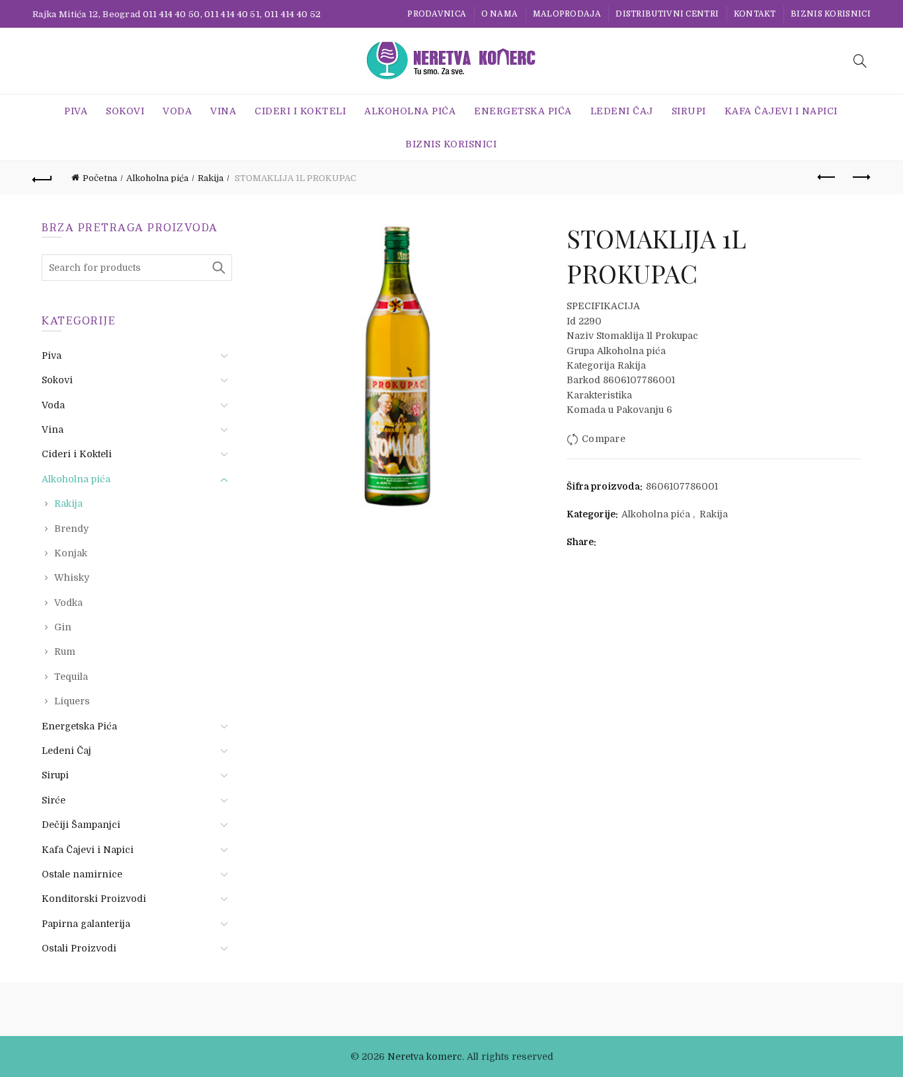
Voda (177, 111)
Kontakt (755, 14)
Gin (62, 627)
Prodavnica (436, 14)
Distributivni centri (667, 14)
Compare (603, 438)
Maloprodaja (567, 14)
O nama (499, 14)
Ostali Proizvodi (79, 948)
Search (219, 267)
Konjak (70, 553)
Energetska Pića (523, 111)
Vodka (68, 602)
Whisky (71, 577)
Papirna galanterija (86, 923)
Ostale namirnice (82, 874)
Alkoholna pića (409, 111)
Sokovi (125, 111)
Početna (100, 178)
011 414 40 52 (292, 14)
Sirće (53, 800)
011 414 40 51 (232, 14)
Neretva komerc (424, 1056)
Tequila (71, 676)
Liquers (72, 701)
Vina (223, 111)
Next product (860, 178)
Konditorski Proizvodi (94, 898)
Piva (75, 111)
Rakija (210, 178)
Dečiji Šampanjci (81, 824)
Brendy (71, 528)
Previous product (827, 178)
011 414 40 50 (171, 14)
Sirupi (689, 111)
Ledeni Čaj (621, 111)
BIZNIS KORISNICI (831, 14)
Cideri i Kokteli (300, 111)
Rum (64, 651)
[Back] (42, 178)
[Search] (860, 61)
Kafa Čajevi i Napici (781, 111)
